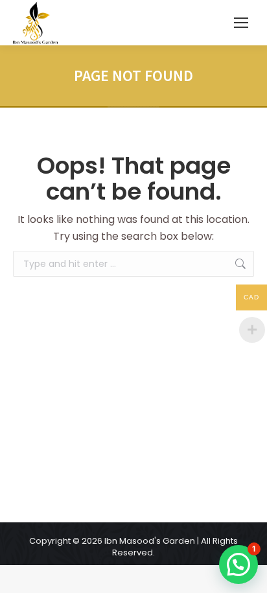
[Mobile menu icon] (241, 23)
